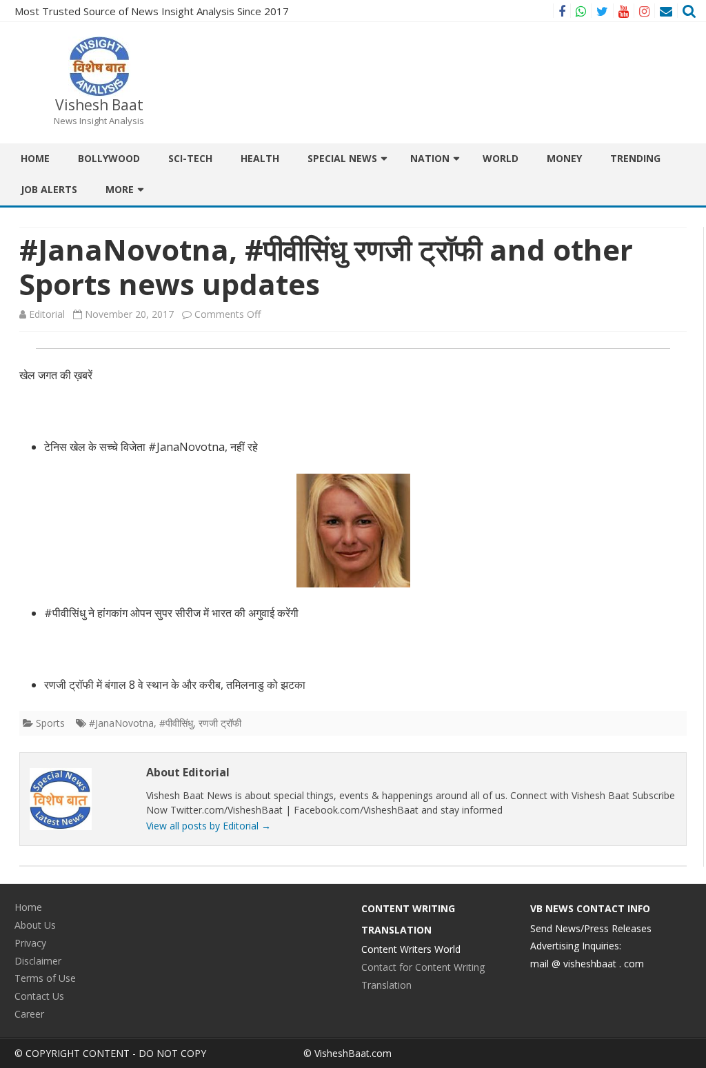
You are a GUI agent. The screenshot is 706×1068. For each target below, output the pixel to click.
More (119, 189)
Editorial (47, 314)
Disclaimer (37, 960)
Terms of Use (45, 978)
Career (29, 1013)
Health (260, 158)
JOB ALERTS (49, 189)
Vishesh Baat (99, 105)
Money (564, 158)
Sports (50, 722)
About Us (35, 924)
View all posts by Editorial (208, 825)
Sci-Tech (190, 158)
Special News (342, 158)
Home (35, 158)
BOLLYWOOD (109, 158)
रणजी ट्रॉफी (220, 722)
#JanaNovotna (121, 722)
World (500, 158)
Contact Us (39, 995)
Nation (430, 158)
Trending (635, 158)
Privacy (30, 942)
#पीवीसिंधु (176, 722)
